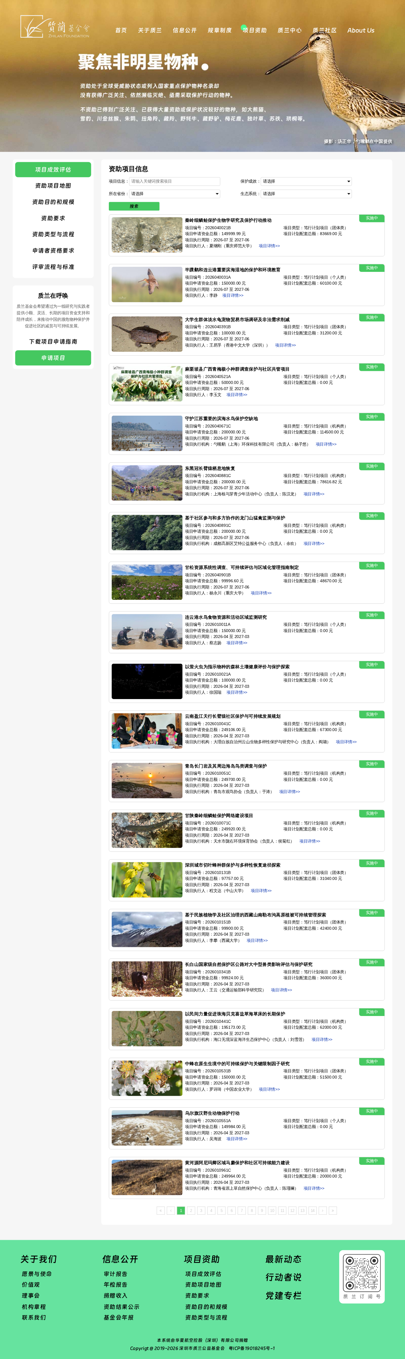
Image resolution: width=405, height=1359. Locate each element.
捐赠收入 (115, 1295)
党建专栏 (283, 1295)
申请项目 (53, 358)
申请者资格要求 (53, 250)
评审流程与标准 (53, 266)
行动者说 (283, 1277)
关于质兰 (150, 30)
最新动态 (283, 1259)
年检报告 (115, 1284)
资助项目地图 (53, 185)
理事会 (31, 1295)
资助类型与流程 (53, 234)
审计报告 (115, 1273)
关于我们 (38, 1259)
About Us (360, 30)
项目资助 (255, 30)
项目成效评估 (53, 169)
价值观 (31, 1284)
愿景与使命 (37, 1273)
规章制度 (220, 30)
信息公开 (185, 30)
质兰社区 (324, 30)
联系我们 (34, 1317)
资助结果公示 (121, 1306)
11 (282, 1210)
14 (313, 1210)
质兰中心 (290, 30)
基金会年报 (118, 1317)
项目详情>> (269, 246)
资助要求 (53, 218)
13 (302, 1210)
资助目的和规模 (53, 201)
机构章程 (34, 1306)
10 (272, 1210)
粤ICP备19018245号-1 (252, 1348)
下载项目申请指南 (53, 341)
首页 (121, 30)
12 (292, 1210)
